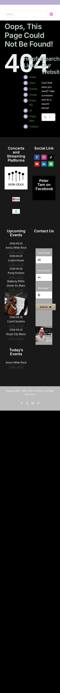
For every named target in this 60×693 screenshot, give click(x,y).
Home (32, 77)
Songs (33, 94)
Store (32, 83)
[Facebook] (37, 157)
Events (33, 89)
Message (44, 288)
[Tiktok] (51, 157)
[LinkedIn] (43, 164)
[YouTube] (37, 164)
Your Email (44, 253)
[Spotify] (51, 164)
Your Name (44, 270)
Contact (33, 126)
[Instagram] (43, 157)
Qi (30, 110)
